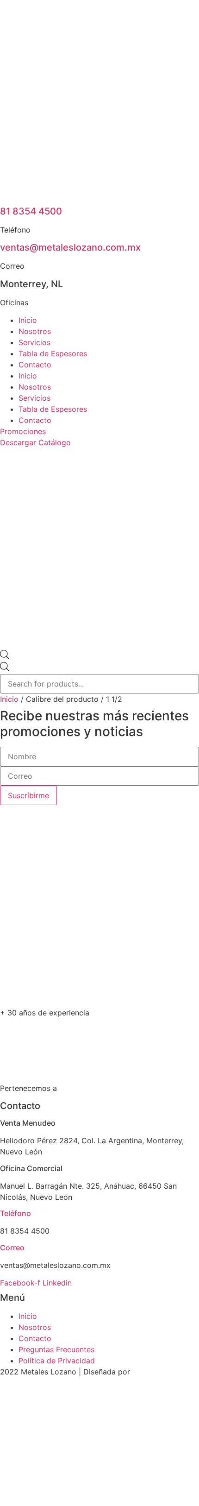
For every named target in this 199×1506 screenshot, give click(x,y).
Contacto (35, 364)
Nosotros (35, 331)
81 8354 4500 (31, 211)
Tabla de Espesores (53, 353)
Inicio (28, 320)
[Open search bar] (4, 656)
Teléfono (15, 1213)
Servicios (34, 342)
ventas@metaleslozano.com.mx (70, 247)
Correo (12, 1247)
